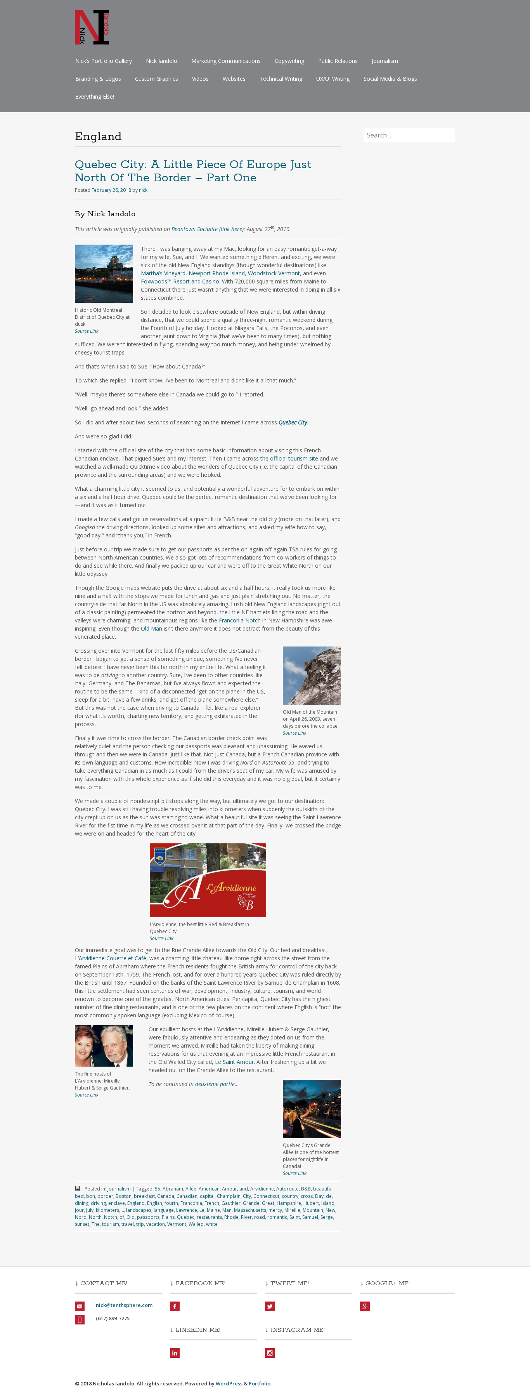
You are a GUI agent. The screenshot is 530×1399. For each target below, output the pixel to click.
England (136, 1203)
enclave (116, 1203)
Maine (213, 1210)
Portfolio (259, 1383)
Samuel (310, 1217)
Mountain (313, 1210)
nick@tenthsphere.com (124, 1305)
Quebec (185, 1217)
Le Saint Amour (234, 1061)
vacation (155, 1224)
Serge (326, 1217)
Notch (110, 1217)
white (212, 1224)
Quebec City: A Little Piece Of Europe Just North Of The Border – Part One (193, 171)
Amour (229, 1188)
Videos (200, 78)
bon (90, 1196)
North (95, 1217)
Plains (168, 1217)
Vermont (176, 1224)
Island (327, 1203)
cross (307, 1196)
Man (227, 1210)
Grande (251, 1203)
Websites (234, 78)
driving (98, 1203)
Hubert (311, 1203)
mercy (275, 1210)
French (211, 1203)
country (290, 1196)
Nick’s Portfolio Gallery (103, 60)
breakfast (144, 1196)
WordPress (229, 1383)
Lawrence (186, 1210)
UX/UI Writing (333, 78)
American (209, 1188)
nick (143, 190)
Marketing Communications (226, 60)
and (243, 1188)
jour (79, 1210)
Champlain (229, 1196)
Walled (196, 1224)
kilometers (107, 1210)
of (122, 1217)
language (164, 1210)
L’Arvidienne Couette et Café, (111, 958)
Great (268, 1203)
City (247, 1196)
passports (148, 1217)
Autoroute (287, 1188)
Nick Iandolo (161, 60)
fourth (171, 1203)
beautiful (323, 1188)
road (259, 1217)
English (154, 1203)
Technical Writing (281, 78)
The (96, 1224)
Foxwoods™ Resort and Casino (180, 281)
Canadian (187, 1196)
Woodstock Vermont (274, 273)
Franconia (191, 1203)
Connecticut (266, 1196)
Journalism (385, 60)
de (329, 1196)
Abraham (173, 1188)
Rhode (231, 1217)
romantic (277, 1217)
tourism (110, 1224)
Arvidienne (262, 1188)
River (246, 1217)
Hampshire (289, 1203)
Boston (124, 1196)
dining (81, 1203)
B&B (306, 1188)
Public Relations (338, 60)
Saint (294, 1217)
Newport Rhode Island (217, 273)
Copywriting (289, 60)
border (105, 1196)
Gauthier (231, 1203)
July (90, 1210)
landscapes (138, 1210)
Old (130, 1217)
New (330, 1210)
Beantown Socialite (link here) (207, 229)
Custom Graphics (156, 78)
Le (201, 1210)
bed (79, 1196)
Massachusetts (250, 1210)
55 (157, 1188)
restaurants (209, 1217)
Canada (165, 1196)
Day (319, 1196)
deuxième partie (215, 1084)
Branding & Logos (98, 78)
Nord (81, 1217)
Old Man (151, 628)
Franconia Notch (240, 620)
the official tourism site (289, 458)
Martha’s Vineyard (163, 273)
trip (140, 1224)
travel (127, 1224)
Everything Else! (94, 96)
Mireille (292, 1210)
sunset (82, 1224)
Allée (190, 1188)
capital (207, 1196)
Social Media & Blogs (390, 78)
